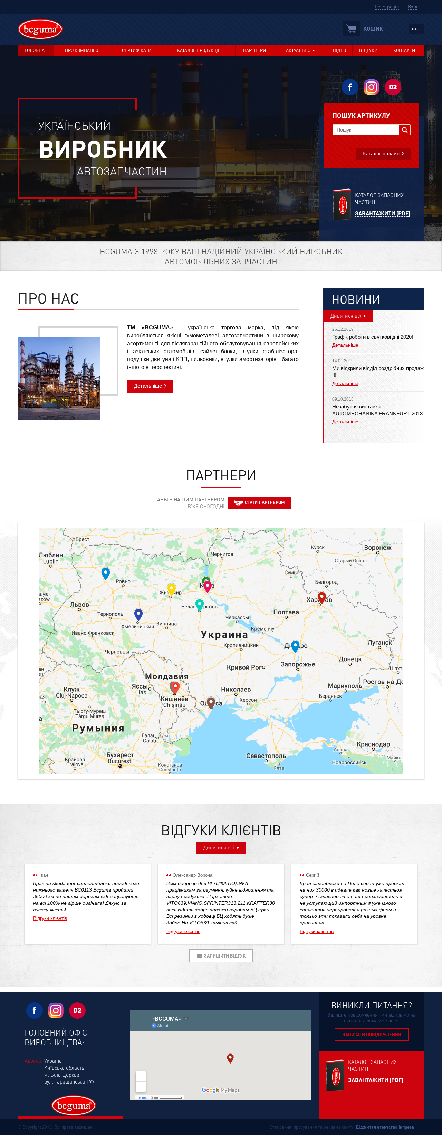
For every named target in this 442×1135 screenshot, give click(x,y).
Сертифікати (136, 50)
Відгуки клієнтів (50, 918)
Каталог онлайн (381, 153)
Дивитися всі (345, 315)
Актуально (298, 50)
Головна (35, 50)
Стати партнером (265, 502)
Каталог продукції (198, 50)
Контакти (404, 50)
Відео (339, 50)
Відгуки (368, 50)
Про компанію (81, 50)
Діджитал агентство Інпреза (385, 1127)
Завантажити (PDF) (382, 214)
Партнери (254, 50)
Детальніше (148, 386)
